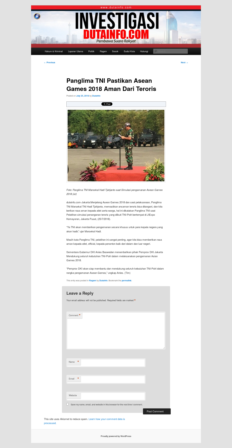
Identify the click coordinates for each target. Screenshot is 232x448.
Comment (75, 315)
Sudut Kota (129, 51)
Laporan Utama (75, 51)
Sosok (115, 51)
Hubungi (144, 51)
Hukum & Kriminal (54, 51)
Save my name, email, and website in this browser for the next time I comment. (106, 404)
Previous (49, 62)
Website (73, 395)
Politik (91, 51)
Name (74, 362)
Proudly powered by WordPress (116, 436)
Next (184, 62)
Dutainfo (96, 95)
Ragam (103, 51)
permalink (126, 280)
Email (74, 378)
